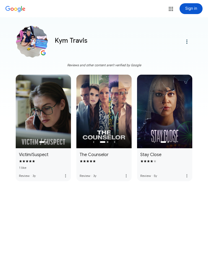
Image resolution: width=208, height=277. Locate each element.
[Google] (15, 9)
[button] (170, 9)
